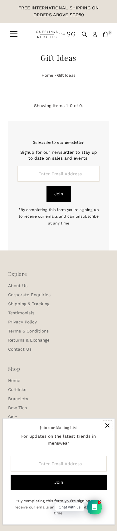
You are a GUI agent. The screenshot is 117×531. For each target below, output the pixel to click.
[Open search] (84, 34)
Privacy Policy (22, 321)
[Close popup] (107, 425)
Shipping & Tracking (28, 303)
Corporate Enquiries (29, 294)
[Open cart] (105, 34)
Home (47, 75)
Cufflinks (17, 389)
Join (58, 193)
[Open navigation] (13, 34)
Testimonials (21, 312)
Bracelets (18, 398)
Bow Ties (17, 407)
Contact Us (20, 349)
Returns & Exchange (29, 340)
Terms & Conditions (28, 330)
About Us (17, 285)
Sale (12, 416)
